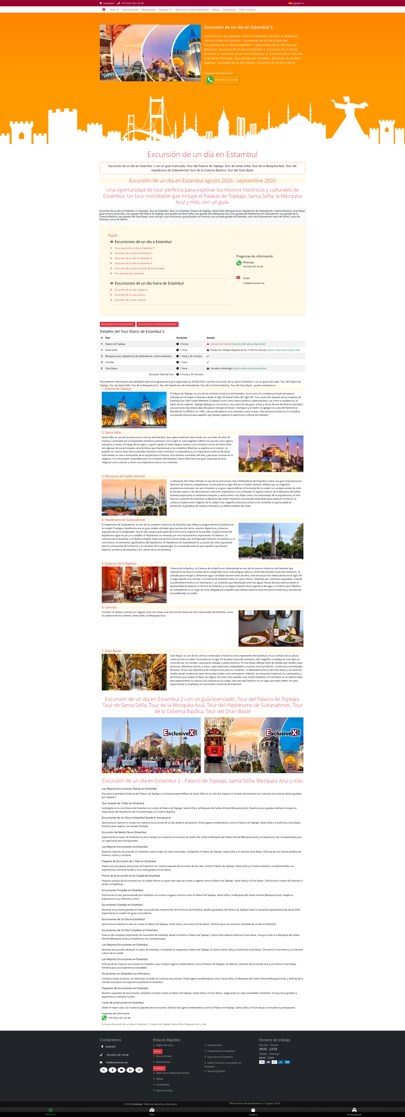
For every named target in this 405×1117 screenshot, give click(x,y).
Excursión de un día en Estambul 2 (133, 253)
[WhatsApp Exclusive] (239, 265)
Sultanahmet (214, 1045)
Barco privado (130, 9)
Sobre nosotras (247, 9)
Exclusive (137, 1104)
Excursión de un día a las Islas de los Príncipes (140, 268)
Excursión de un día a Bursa (130, 294)
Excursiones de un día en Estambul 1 (135, 248)
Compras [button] (163, 9)
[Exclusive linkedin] (130, 1070)
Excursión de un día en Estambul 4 (133, 263)
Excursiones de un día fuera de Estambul (149, 283)
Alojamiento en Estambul (221, 1051)
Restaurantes (148, 9)
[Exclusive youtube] (121, 1070)
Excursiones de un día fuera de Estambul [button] (157, 324)
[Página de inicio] (104, 9)
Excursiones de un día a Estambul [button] (117, 324)
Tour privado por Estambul (129, 273)
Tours (112, 235)
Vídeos (215, 9)
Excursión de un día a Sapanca (131, 289)
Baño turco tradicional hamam (192, 9)
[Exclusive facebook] (112, 1070)
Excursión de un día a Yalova (130, 299)
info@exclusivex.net (253, 283)
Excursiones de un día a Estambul (143, 241)
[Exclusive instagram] (139, 1070)
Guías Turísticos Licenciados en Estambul (222, 1064)
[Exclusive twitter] (104, 1070)
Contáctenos (229, 9)
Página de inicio (164, 1045)
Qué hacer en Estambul (220, 1056)
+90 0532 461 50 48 (132, 3)
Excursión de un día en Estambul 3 (133, 258)
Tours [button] (113, 9)
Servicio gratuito (216, 1071)
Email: (246, 278)
